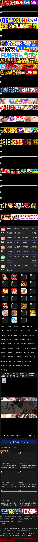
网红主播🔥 (4, 370)
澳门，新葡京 (11, 357)
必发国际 (23, 344)
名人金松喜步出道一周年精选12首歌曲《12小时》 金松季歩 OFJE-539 (28, 505)
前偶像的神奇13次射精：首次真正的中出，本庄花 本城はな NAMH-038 (9, 505)
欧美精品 (26, 228)
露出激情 (17, 256)
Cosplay (26, 233)
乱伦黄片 (29, 339)
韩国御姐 (17, 237)
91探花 (18, 242)
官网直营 (22, 326)
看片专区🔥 (4, 365)
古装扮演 (9, 247)
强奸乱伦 (17, 228)
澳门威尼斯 (4, 361)
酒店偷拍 (9, 339)
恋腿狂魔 (34, 247)
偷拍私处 (3, 344)
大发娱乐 (3, 348)
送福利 (23, 331)
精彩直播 (32, 335)
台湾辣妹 (9, 237)
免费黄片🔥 (11, 352)
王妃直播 (22, 339)
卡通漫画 (9, 256)
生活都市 (9, 265)
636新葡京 (33, 348)
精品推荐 (9, 228)
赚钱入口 (11, 365)
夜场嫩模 (16, 344)
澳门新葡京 (31, 344)
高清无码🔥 (19, 365)
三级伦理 (9, 233)
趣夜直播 (10, 344)
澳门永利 (29, 326)
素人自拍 (34, 233)
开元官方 (26, 352)
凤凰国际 (10, 335)
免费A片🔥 (20, 361)
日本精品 (17, 233)
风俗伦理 (34, 265)
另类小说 (9, 270)
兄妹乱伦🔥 (28, 361)
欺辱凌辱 (9, 242)
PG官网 (10, 326)
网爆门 (34, 256)
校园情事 (17, 265)
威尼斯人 (3, 326)
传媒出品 (9, 261)
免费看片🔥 (25, 348)
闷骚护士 (34, 251)
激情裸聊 (3, 352)
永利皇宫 (17, 348)
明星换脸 (17, 251)
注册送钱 (9, 331)
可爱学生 (26, 247)
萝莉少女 (34, 228)
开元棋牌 (16, 326)
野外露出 (34, 242)
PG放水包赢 (17, 335)
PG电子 (3, 331)
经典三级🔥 (12, 361)
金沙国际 (3, 357)
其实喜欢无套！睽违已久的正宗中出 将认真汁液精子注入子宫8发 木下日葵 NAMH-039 (9, 487)
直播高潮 (25, 335)
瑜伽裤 (26, 251)
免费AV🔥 (26, 365)
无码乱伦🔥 (19, 352)
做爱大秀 (25, 357)
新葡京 (28, 331)
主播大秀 (16, 339)
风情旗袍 (9, 251)
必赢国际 (3, 335)
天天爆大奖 (34, 352)
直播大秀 (32, 357)
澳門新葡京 (11, 348)
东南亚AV (34, 237)
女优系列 (17, 247)
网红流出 (26, 242)
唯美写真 (26, 256)
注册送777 (16, 331)
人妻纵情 (26, 265)
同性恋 (34, 261)
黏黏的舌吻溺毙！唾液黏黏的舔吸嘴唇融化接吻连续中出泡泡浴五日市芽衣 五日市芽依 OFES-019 (28, 487)
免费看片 (19, 357)
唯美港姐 (26, 237)
